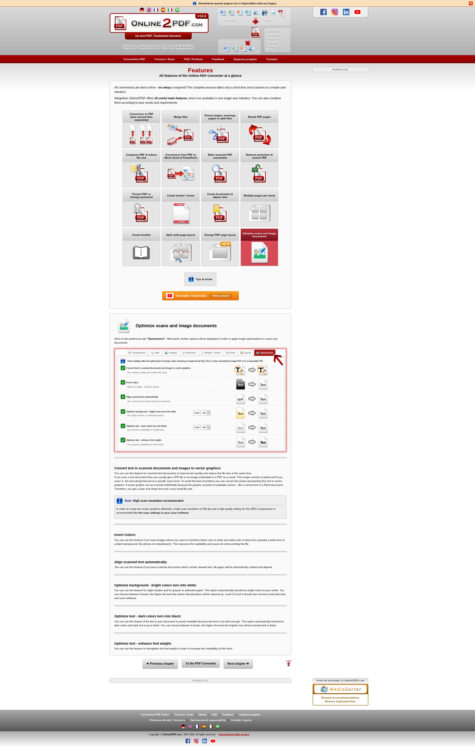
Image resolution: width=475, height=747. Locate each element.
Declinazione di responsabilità (208, 720)
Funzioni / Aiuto (165, 59)
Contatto (271, 59)
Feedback (218, 59)
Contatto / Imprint (241, 720)
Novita (202, 714)
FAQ (214, 714)
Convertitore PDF (134, 59)
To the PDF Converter (201, 663)
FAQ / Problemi (193, 59)
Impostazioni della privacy (234, 734)
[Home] (200, 31)
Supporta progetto (245, 59)
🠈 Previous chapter (160, 663)
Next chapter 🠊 (238, 663)
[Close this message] (471, 3)
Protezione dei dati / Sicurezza (167, 720)
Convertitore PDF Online (155, 714)
